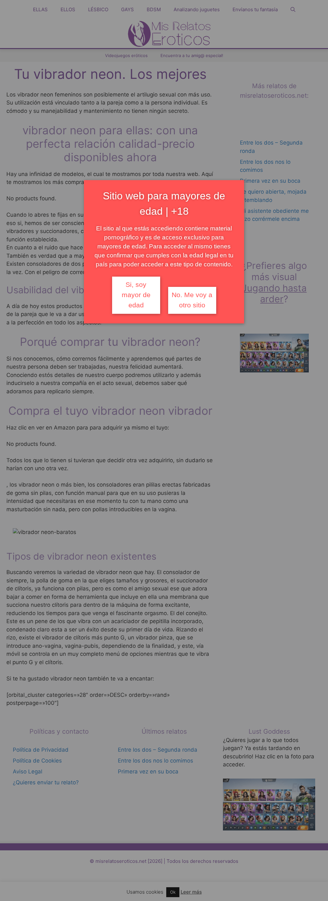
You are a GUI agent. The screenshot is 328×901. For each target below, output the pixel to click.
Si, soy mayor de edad (136, 295)
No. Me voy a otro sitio (192, 300)
